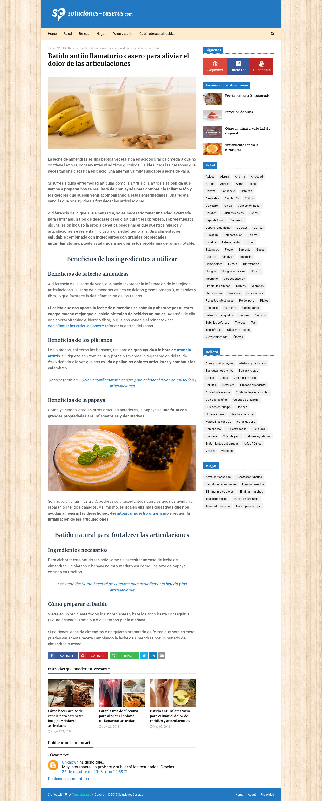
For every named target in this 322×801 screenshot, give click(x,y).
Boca (252, 184)
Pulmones (229, 308)
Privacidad (267, 794)
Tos (253, 322)
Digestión (212, 235)
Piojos (264, 300)
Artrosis (225, 184)
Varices (210, 451)
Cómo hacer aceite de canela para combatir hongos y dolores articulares (65, 718)
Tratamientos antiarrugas (222, 443)
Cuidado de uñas (216, 399)
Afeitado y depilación (252, 363)
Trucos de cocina (216, 499)
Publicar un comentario (68, 778)
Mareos (241, 286)
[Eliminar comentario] (125, 771)
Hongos (211, 271)
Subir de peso (231, 436)
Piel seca (211, 436)
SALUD (61, 48)
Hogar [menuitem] (101, 34)
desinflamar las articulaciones (74, 326)
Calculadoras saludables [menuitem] (157, 34)
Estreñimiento (231, 242)
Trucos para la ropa (248, 506)
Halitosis (245, 257)
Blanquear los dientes (219, 370)
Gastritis (211, 257)
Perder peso (246, 300)
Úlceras (238, 337)
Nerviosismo (214, 293)
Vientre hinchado (216, 337)
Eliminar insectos (253, 484)
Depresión (237, 220)
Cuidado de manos (218, 392)
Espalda (211, 242)
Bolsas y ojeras (248, 370)
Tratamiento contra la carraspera (241, 147)
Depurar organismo (218, 227)
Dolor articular (233, 235)
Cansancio (228, 191)
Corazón (211, 213)
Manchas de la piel (242, 414)
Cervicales (212, 198)
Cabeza (210, 191)
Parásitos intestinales (219, 300)
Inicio (51, 48)
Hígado (255, 271)
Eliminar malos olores (220, 491)
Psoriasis (212, 308)
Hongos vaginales (233, 271)
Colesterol (212, 205)
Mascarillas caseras (218, 421)
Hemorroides (214, 264)
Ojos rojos (234, 293)
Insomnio (212, 278)
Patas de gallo (246, 421)
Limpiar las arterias (218, 286)
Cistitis (249, 198)
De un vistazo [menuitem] (122, 34)
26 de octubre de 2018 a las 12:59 (93, 771)
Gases (260, 249)
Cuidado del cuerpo (218, 407)
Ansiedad (257, 176)
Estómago (212, 249)
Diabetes (242, 227)
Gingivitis (228, 257)
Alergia (224, 176)
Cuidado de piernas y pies (252, 392)
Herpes (232, 264)
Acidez (210, 176)
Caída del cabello (245, 378)
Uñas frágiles (252, 443)
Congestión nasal (249, 205)
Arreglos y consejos (218, 477)
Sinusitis (260, 315)
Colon (228, 205)
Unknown (70, 762)
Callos (210, 378)
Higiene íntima (215, 414)
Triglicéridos (213, 330)
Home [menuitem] (52, 34)
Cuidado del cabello (246, 399)
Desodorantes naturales (221, 484)
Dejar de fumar (215, 220)
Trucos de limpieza (218, 506)
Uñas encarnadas (238, 330)
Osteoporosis (254, 293)
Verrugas (227, 451)
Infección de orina (239, 112)
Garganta (245, 249)
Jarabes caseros (234, 278)
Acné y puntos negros (219, 363)
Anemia (240, 176)
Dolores (252, 235)
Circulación (232, 198)
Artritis (210, 184)
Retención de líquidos (219, 315)
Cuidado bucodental (253, 385)
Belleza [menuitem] (84, 34)
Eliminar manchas (251, 491)
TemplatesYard (81, 794)
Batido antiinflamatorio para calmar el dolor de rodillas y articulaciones (170, 716)
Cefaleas (246, 191)
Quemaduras (250, 308)
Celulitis (211, 385)
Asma (240, 184)
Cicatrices (228, 385)
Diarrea (258, 227)
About (252, 794)
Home (239, 794)
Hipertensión (251, 264)
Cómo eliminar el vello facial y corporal (247, 131)
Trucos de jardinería (246, 499)
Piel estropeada (237, 429)
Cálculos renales (233, 213)
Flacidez (241, 407)
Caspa (224, 378)
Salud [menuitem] (68, 34)
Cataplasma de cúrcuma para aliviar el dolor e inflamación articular (118, 716)
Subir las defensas (217, 322)
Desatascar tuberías (249, 477)
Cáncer (253, 213)
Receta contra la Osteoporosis (247, 96)
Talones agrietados (258, 436)
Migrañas (258, 286)
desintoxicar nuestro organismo (139, 513)
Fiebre (229, 249)
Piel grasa (258, 429)
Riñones (244, 315)
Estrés (249, 242)
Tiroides (240, 322)
